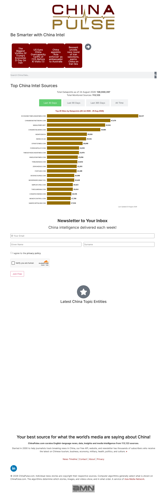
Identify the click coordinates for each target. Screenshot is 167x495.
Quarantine (110, 335)
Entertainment (92, 377)
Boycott (73, 320)
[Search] (155, 75)
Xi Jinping (50, 401)
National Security (23, 369)
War (74, 369)
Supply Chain (55, 392)
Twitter (147, 401)
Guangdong (72, 392)
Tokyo (27, 361)
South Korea (85, 353)
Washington (26, 314)
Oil (100, 384)
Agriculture (21, 345)
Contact (83, 459)
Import (54, 345)
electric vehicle (135, 369)
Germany (147, 384)
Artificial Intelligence (115, 384)
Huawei (78, 345)
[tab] (50, 102)
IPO (104, 377)
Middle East (145, 345)
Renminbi (130, 353)
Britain (122, 328)
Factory (134, 335)
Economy (91, 409)
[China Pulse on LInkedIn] (13, 468)
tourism (82, 327)
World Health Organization (87, 335)
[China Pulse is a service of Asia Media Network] (83, 488)
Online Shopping (67, 401)
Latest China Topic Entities (83, 301)
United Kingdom (128, 321)
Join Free (17, 274)
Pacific (86, 392)
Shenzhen (137, 314)
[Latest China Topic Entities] (83, 291)
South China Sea (97, 327)
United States (55, 335)
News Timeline (70, 459)
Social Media (48, 368)
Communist (57, 328)
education (38, 327)
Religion (28, 353)
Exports (81, 314)
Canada (141, 411)
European (99, 392)
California (105, 401)
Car (15, 314)
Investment (56, 314)
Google (19, 401)
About (92, 459)
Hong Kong (118, 376)
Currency (100, 369)
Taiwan (118, 353)
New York (85, 369)
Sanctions (21, 384)
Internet (123, 335)
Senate (116, 401)
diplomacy (52, 353)
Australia (113, 392)
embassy (33, 392)
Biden (70, 376)
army (71, 314)
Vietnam (72, 327)
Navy (83, 320)
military (57, 376)
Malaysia (106, 314)
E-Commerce (146, 361)
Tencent (146, 377)
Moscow (151, 369)
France (98, 353)
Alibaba (66, 369)
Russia (144, 335)
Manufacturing (39, 321)
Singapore (66, 345)
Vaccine (149, 314)
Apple (32, 384)
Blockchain (80, 384)
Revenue (95, 361)
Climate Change (131, 401)
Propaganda (40, 361)
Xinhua (112, 327)
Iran (54, 320)
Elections (134, 384)
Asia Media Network (134, 479)
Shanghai (68, 353)
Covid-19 (108, 344)
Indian (41, 314)
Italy (15, 320)
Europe (88, 345)
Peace (93, 384)
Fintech (151, 392)
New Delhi (55, 361)
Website (25, 410)
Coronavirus (28, 335)
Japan (18, 361)
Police (23, 320)
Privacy (100, 459)
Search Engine (121, 314)
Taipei (107, 353)
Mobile (39, 353)
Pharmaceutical (120, 361)
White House (127, 410)
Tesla (122, 369)
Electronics (22, 377)
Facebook (47, 410)
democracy (64, 384)
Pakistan (113, 369)
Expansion (148, 320)
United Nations (39, 345)
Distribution (138, 392)
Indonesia (100, 320)
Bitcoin (35, 410)
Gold (16, 327)
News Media (88, 401)
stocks (24, 327)
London (17, 353)
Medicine (46, 384)
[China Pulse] (83, 17)
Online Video (146, 327)
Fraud (111, 320)
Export (106, 361)
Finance (145, 353)
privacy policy (34, 253)
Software (135, 377)
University (18, 392)
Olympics (94, 314)
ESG (79, 377)
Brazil (90, 320)
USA (43, 392)
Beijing (33, 400)
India (125, 391)
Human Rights (39, 377)
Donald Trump (66, 411)
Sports (62, 321)
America (130, 345)
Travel (132, 327)
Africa (134, 361)
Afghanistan (112, 410)
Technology (75, 361)
